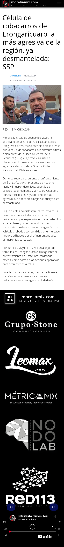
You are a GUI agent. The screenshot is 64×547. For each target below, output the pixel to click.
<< (11, 507)
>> (53, 507)
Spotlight (15, 75)
